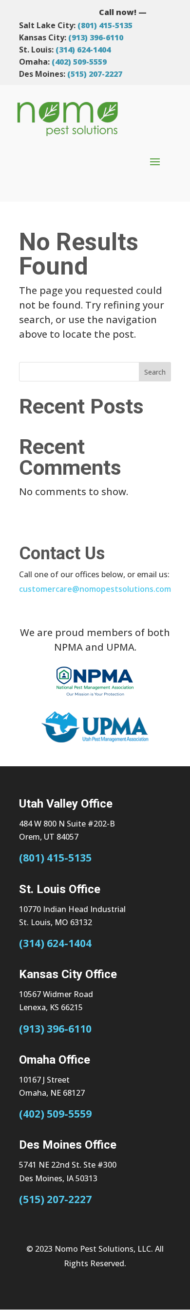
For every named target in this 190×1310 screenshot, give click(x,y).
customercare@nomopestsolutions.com (95, 589)
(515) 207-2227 (94, 74)
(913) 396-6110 (95, 37)
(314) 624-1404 (83, 49)
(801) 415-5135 (105, 25)
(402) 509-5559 (79, 61)
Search (155, 372)
